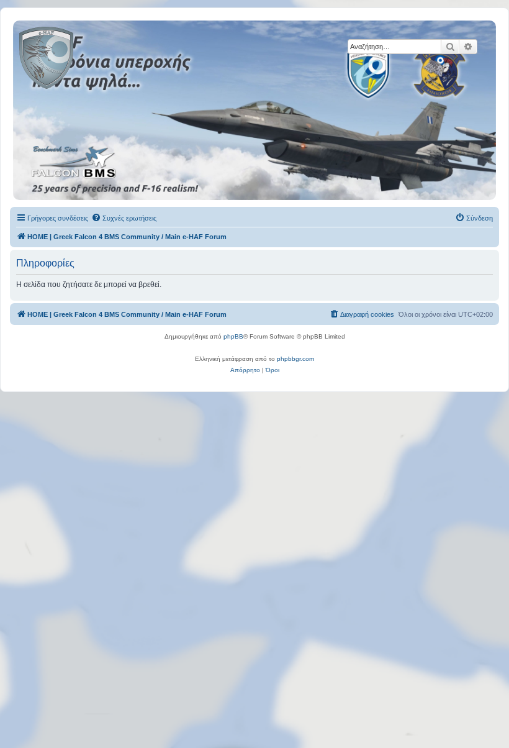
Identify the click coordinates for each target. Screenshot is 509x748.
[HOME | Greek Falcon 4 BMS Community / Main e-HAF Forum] (74, 55)
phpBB (233, 336)
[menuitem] (123, 218)
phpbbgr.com (295, 358)
